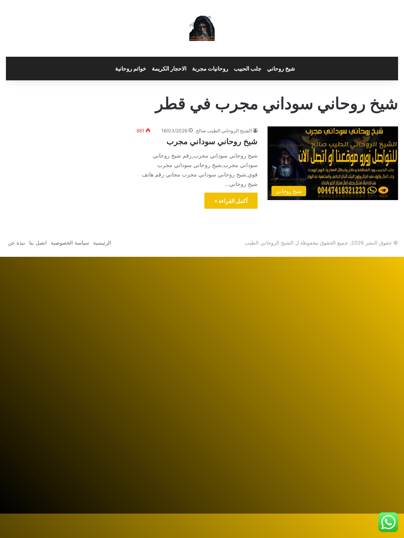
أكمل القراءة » (231, 200)
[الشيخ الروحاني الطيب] (202, 28)
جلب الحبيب (248, 68)
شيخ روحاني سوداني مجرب (212, 141)
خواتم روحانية (130, 68)
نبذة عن (16, 242)
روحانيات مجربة (210, 68)
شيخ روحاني (281, 68)
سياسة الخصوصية (70, 242)
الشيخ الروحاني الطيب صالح (224, 131)
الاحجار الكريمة (169, 68)
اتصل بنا (38, 242)
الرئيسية (102, 242)
